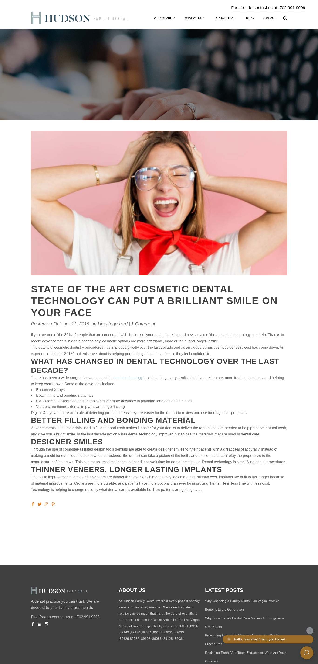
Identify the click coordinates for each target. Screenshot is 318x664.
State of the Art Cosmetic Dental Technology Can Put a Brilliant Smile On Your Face (154, 301)
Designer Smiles (67, 442)
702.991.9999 (88, 617)
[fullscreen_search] (285, 18)
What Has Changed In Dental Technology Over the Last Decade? (155, 365)
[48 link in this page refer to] (53, 504)
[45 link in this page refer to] (33, 504)
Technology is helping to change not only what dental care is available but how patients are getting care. (116, 490)
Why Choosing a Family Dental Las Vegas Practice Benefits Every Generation (242, 605)
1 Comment (143, 323)
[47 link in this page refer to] (46, 504)
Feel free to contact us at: (65, 617)
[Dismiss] (309, 630)
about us (132, 590)
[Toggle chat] (306, 652)
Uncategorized (113, 323)
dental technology (128, 378)
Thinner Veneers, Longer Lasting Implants (126, 469)
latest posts (224, 590)
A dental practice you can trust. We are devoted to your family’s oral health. (65, 604)
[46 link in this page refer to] (40, 504)
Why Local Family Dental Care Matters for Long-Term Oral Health (244, 622)
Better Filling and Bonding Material (113, 420)
